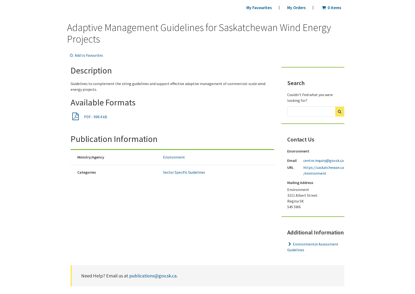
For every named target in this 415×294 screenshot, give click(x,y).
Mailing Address (300, 182)
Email (291, 160)
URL (290, 167)
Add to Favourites (88, 55)
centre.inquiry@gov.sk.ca (323, 160)
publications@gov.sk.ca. (153, 276)
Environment (174, 157)
